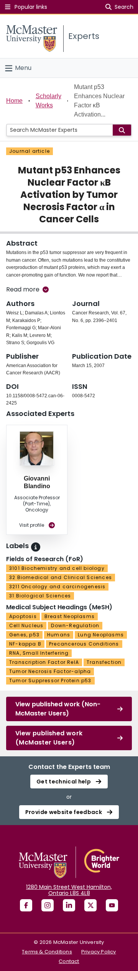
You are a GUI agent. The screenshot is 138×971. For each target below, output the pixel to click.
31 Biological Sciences (40, 595)
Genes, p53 (24, 634)
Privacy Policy (98, 951)
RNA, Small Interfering (39, 653)
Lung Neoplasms (101, 634)
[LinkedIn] (69, 905)
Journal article (29, 151)
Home (14, 100)
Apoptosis (23, 616)
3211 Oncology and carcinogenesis (57, 586)
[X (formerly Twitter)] (90, 905)
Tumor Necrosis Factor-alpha (50, 671)
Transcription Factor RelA (44, 662)
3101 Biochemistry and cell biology (57, 568)
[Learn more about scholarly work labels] (35, 547)
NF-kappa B (25, 644)
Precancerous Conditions (84, 644)
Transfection (104, 662)
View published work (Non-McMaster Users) (57, 709)
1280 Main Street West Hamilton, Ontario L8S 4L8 (69, 890)
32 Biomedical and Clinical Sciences (60, 577)
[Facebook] (26, 905)
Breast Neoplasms (69, 616)
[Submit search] (122, 130)
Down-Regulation (75, 625)
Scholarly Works (48, 100)
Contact (69, 961)
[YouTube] (112, 905)
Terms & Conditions (47, 951)
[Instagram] (47, 905)
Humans (58, 634)
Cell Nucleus (26, 625)
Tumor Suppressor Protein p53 (50, 680)
